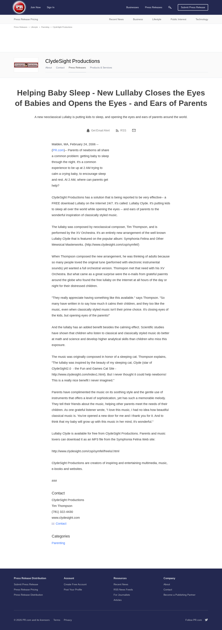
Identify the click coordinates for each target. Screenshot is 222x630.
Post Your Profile (73, 589)
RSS (123, 130)
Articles (118, 600)
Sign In (50, 7)
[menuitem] (170, 7)
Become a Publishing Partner (179, 594)
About (48, 67)
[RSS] (117, 130)
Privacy (68, 620)
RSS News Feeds (123, 589)
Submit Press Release (193, 7)
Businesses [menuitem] (132, 7)
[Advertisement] (111, 40)
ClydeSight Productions (62, 27)
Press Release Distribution (28, 594)
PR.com (58, 150)
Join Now (36, 7)
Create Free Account (75, 584)
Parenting (45, 27)
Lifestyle (34, 27)
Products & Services (101, 67)
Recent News (121, 584)
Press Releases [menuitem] (153, 7)
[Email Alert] (88, 130)
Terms (56, 620)
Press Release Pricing (26, 589)
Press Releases (20, 27)
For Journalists (122, 594)
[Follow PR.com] (205, 620)
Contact (60, 67)
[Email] (134, 130)
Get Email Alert (100, 130)
